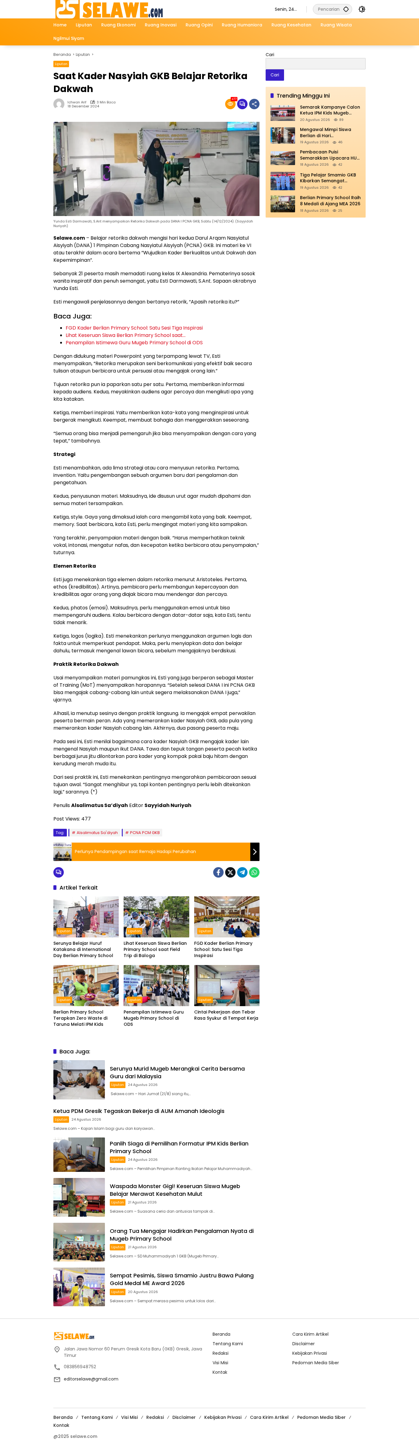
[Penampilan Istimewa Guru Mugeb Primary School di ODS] (156, 985)
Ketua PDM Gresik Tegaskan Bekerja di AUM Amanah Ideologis (139, 1111)
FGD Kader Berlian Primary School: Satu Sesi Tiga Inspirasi (223, 949)
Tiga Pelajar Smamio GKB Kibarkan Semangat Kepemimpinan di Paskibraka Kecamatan (328, 178)
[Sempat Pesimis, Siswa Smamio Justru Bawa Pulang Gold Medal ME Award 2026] (79, 1287)
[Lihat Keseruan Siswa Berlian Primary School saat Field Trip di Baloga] (156, 916)
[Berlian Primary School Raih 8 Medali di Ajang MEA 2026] (283, 203)
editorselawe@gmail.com (91, 1379)
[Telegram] (242, 872)
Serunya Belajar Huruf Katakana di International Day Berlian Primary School (83, 949)
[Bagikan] (254, 104)
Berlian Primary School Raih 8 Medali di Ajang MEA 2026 (330, 201)
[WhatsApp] (254, 872)
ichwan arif (76, 102)
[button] (346, 9)
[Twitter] (230, 872)
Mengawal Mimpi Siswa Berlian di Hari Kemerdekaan (325, 133)
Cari (270, 55)
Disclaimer (303, 1344)
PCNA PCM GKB (145, 833)
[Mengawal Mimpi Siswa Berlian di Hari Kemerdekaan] (283, 135)
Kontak (220, 1372)
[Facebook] (218, 872)
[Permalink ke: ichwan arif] (60, 104)
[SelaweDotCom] (158, 9)
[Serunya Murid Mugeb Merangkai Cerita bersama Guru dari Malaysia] (79, 1079)
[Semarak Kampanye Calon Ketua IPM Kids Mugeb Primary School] (283, 113)
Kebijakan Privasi (309, 1353)
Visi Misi (220, 1363)
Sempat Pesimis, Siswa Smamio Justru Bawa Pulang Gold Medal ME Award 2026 (182, 1279)
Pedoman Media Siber (315, 1363)
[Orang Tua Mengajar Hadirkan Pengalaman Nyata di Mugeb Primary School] (79, 1242)
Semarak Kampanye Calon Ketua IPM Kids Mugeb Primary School (330, 110)
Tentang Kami (228, 1344)
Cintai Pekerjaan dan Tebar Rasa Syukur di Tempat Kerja (226, 1015)
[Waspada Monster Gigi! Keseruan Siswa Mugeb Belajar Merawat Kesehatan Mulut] (79, 1197)
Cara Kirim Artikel (310, 1334)
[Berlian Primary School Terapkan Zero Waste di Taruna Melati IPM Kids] (86, 985)
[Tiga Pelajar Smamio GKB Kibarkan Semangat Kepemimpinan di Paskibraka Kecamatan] (283, 181)
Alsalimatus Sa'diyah (97, 833)
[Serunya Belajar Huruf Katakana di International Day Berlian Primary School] (86, 916)
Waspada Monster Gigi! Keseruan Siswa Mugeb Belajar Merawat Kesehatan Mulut (175, 1190)
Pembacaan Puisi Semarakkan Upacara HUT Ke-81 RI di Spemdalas (329, 155)
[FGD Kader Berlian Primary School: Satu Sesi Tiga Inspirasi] (226, 916)
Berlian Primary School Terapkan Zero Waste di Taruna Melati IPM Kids (80, 1018)
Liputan (61, 63)
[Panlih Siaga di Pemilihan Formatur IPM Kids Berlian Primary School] (79, 1154)
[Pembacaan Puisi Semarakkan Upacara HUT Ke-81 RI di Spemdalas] (283, 158)
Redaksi (221, 1353)
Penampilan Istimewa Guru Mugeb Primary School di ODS (154, 1018)
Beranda (221, 1334)
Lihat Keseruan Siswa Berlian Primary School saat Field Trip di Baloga (155, 949)
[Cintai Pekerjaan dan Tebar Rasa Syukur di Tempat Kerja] (226, 985)
